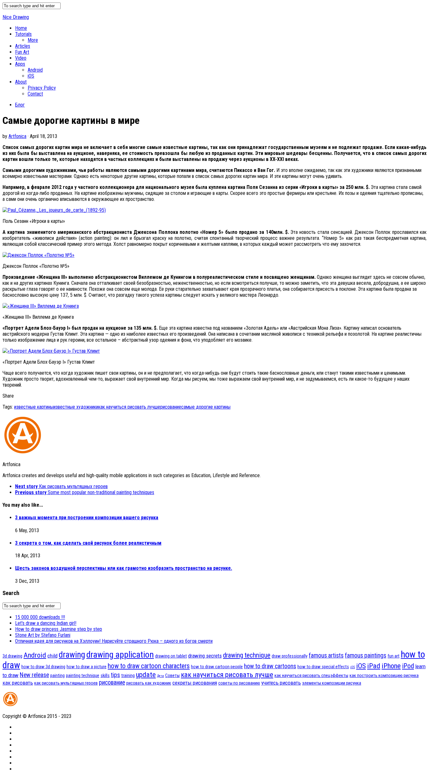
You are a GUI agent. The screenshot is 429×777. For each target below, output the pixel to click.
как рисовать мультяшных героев (66, 683)
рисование (170, 407)
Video (20, 58)
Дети (160, 676)
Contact (35, 94)
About (21, 82)
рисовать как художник (148, 683)
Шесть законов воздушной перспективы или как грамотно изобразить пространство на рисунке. (123, 568)
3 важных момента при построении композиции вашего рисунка (86, 518)
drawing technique (246, 655)
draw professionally (289, 656)
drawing (72, 655)
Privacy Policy (42, 88)
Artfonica (17, 136)
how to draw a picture (86, 667)
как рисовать (18, 683)
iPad (373, 666)
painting (57, 675)
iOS (31, 76)
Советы (172, 675)
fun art (393, 656)
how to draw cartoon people (217, 667)
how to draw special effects (323, 667)
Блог (20, 105)
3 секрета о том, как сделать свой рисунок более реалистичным (88, 543)
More (33, 40)
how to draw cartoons (270, 666)
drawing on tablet (171, 656)
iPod (408, 666)
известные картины (33, 407)
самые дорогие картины (206, 407)
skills (105, 675)
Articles (22, 46)
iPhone (391, 666)
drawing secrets (205, 656)
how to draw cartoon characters (149, 666)
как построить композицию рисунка (384, 675)
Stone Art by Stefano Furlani (42, 635)
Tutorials (23, 34)
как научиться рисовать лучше (129, 407)
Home (21, 28)
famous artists (326, 655)
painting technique (82, 675)
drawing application (120, 654)
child (52, 656)
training (128, 675)
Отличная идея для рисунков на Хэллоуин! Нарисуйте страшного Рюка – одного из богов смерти (114, 641)
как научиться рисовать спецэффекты (311, 675)
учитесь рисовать (281, 683)
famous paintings (365, 655)
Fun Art (22, 52)
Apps (20, 64)
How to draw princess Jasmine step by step (58, 629)
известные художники (75, 407)
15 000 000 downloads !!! (40, 617)
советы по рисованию (239, 683)
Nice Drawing (16, 17)
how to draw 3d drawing (43, 667)
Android (35, 70)
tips (115, 675)
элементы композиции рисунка (331, 683)
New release (34, 675)
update (146, 674)
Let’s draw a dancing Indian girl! (45, 623)
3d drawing (12, 656)
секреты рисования (194, 683)
